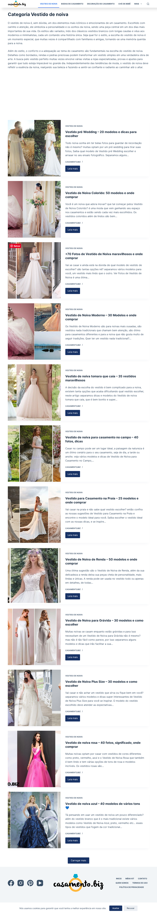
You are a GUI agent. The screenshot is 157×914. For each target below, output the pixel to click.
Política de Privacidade (131, 887)
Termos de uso (139, 883)
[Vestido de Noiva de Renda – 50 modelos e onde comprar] (34, 575)
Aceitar (115, 908)
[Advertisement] (78, 92)
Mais (136, 4)
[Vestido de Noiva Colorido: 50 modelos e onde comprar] (34, 209)
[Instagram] (20, 883)
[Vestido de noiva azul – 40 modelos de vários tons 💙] (34, 820)
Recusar (130, 908)
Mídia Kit (129, 878)
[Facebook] (11, 883)
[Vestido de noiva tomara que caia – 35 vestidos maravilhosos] (34, 392)
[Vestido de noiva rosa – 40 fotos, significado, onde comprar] (34, 759)
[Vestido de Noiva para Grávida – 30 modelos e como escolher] (34, 637)
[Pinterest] (30, 883)
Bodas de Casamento (72, 4)
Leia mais (74, 169)
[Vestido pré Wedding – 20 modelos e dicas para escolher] (34, 148)
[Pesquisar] (148, 4)
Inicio (119, 878)
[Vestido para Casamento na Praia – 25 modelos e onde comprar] (34, 514)
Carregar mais (78, 860)
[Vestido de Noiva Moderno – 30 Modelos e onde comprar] (34, 331)
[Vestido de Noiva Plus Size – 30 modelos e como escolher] (34, 698)
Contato (142, 878)
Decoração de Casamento (101, 4)
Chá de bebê (124, 4)
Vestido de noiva (48, 4)
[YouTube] (40, 883)
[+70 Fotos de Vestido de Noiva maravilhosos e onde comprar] (34, 270)
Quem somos (122, 883)
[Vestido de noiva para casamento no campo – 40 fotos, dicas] (34, 453)
